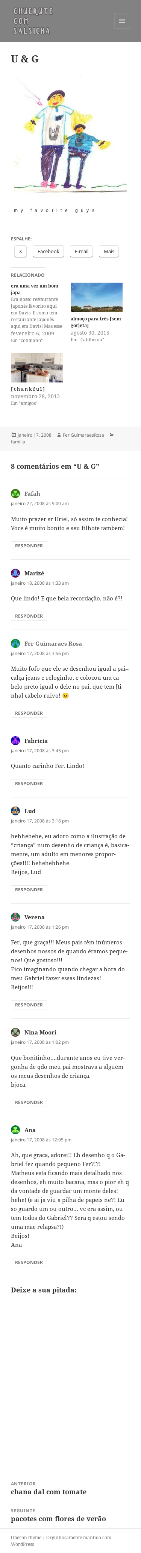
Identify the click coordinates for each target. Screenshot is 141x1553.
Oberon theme (26, 1537)
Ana (30, 1130)
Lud (30, 811)
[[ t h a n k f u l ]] (37, 367)
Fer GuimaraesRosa (83, 435)
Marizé (34, 573)
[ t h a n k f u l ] (28, 389)
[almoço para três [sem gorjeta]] (97, 297)
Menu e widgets (122, 28)
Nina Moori (40, 1032)
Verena (34, 917)
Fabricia (36, 740)
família (18, 442)
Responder (29, 545)
